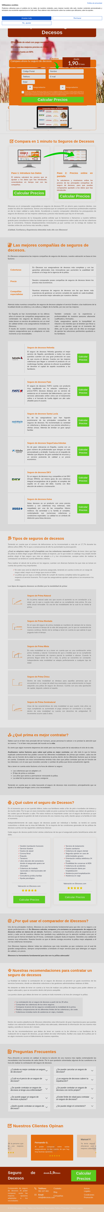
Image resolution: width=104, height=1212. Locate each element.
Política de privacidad (94, 3)
